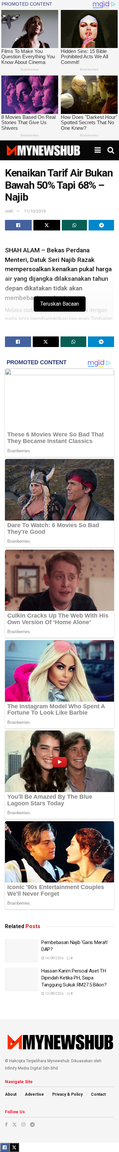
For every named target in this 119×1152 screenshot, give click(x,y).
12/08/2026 (53, 993)
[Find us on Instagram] (23, 1124)
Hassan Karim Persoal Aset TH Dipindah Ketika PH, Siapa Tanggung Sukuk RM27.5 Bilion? (73, 978)
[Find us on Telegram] (32, 1124)
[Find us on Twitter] (14, 1124)
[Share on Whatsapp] (74, 225)
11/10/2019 (35, 211)
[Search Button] (110, 150)
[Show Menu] (98, 150)
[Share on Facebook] (18, 225)
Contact (98, 1094)
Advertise (34, 1094)
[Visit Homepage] (43, 150)
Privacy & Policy (67, 1094)
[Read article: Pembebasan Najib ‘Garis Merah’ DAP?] (21, 951)
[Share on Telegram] (101, 225)
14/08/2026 (53, 958)
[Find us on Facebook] (6, 1124)
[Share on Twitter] (46, 225)
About (11, 1094)
